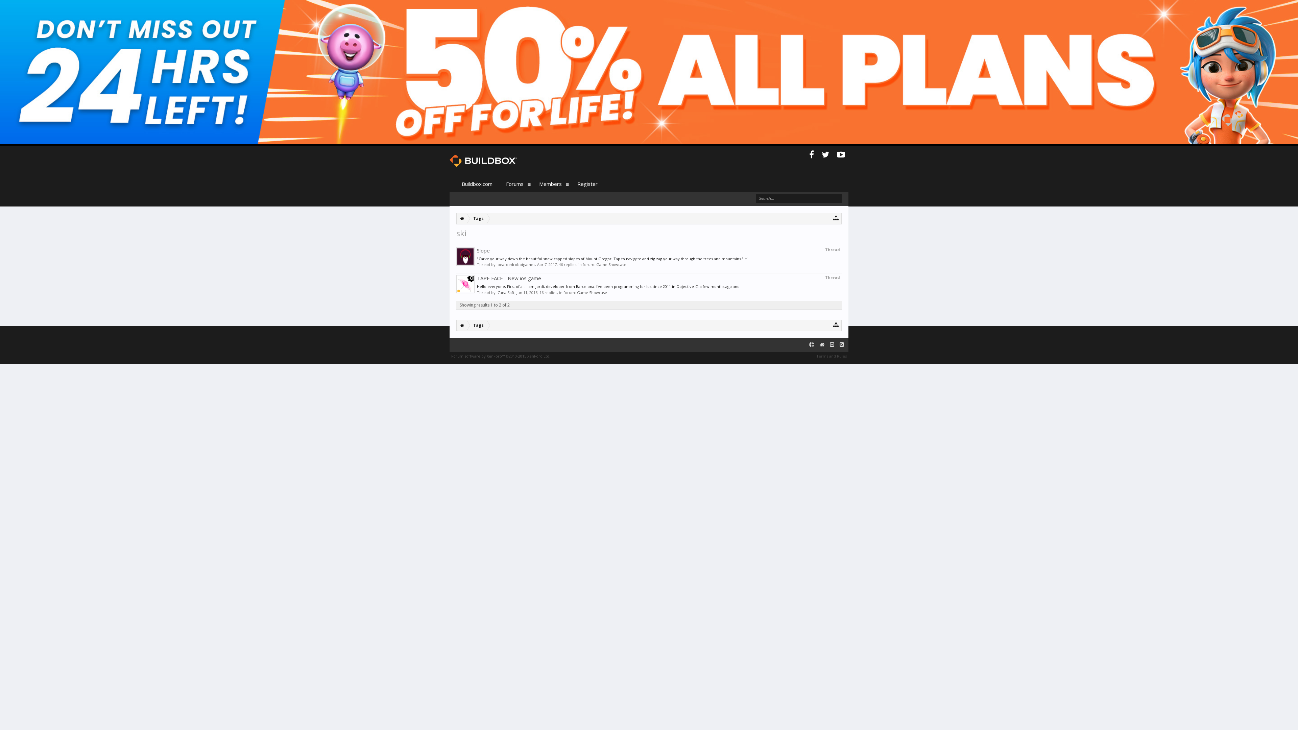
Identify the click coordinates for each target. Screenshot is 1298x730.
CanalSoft (506, 292)
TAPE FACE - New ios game (509, 278)
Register (587, 183)
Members (550, 183)
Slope (483, 250)
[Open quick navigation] (836, 218)
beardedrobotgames (516, 264)
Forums (515, 183)
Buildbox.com (477, 183)
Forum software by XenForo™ (500, 356)
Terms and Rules (831, 356)
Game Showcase (611, 264)
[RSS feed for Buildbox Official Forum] (842, 344)
